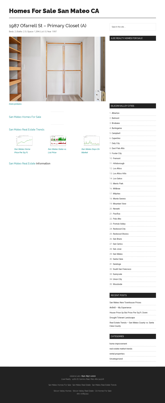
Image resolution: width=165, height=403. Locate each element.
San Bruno (117, 239)
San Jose (117, 249)
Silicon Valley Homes (62, 391)
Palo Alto (117, 219)
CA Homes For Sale (103, 391)
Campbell (116, 133)
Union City (117, 279)
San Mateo (118, 254)
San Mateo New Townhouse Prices (125, 302)
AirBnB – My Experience (120, 307)
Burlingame (117, 128)
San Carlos (118, 244)
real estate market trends (121, 349)
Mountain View (119, 203)
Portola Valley (119, 224)
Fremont (116, 158)
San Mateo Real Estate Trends (26, 129)
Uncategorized (116, 359)
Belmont (115, 118)
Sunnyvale (117, 274)
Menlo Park (118, 183)
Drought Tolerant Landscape (122, 317)
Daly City (116, 143)
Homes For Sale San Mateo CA (54, 10)
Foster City (117, 153)
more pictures (15, 104)
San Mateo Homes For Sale (25, 116)
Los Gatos (117, 178)
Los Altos (117, 168)
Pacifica (116, 214)
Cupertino (116, 138)
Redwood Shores (121, 234)
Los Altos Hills (119, 173)
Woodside (117, 284)
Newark (116, 209)
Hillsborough (118, 163)
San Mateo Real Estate (22, 163)
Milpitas (116, 193)
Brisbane (116, 123)
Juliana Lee (74, 376)
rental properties (117, 354)
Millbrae (116, 188)
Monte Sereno (119, 198)
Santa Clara (118, 259)
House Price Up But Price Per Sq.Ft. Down (128, 312)
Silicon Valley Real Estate (83, 391)
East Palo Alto (118, 148)
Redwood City (119, 229)
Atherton (115, 113)
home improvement (118, 343)
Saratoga (117, 264)
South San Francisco (122, 269)
